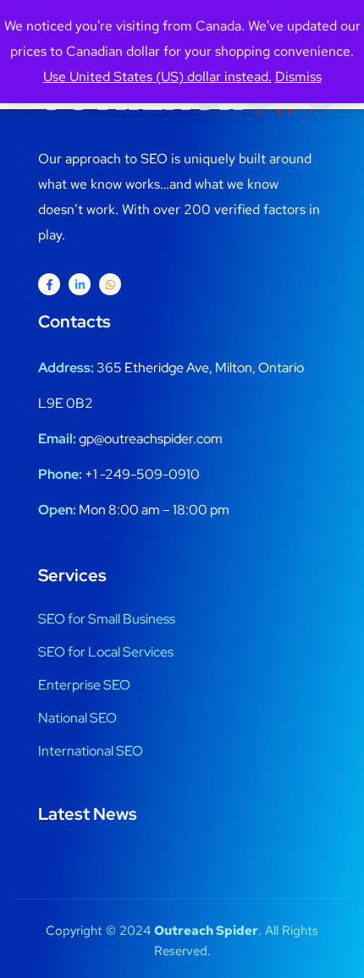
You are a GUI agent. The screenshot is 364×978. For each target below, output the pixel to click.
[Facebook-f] (49, 284)
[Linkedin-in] (80, 284)
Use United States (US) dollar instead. (157, 76)
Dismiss (298, 76)
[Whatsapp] (110, 284)
